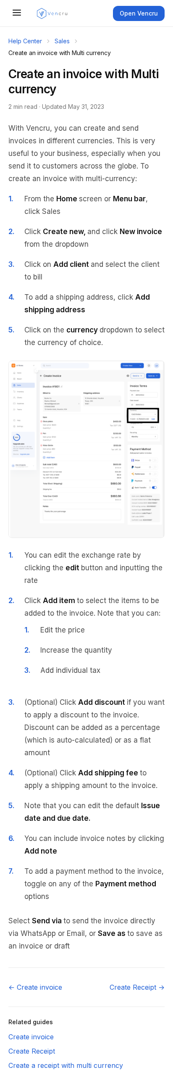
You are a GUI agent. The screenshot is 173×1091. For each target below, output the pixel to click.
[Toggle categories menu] (16, 13)
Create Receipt (31, 1051)
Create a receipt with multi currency (65, 1065)
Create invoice (31, 1037)
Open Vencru (139, 13)
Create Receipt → (137, 987)
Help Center (25, 41)
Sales (62, 41)
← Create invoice (35, 987)
